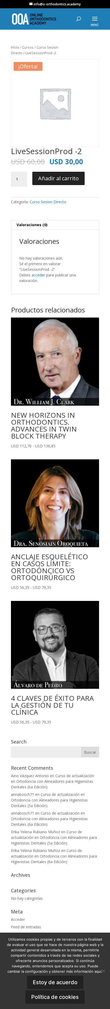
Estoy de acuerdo (55, 982)
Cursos (28, 47)
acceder (38, 274)
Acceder (18, 919)
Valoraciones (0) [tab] (32, 224)
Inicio (15, 47)
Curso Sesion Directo (48, 201)
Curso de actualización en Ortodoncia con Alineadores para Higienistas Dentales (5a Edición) (49, 800)
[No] (103, 970)
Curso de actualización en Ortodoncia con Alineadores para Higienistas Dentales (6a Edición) (52, 781)
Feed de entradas (26, 926)
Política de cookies (55, 997)
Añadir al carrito (58, 178)
